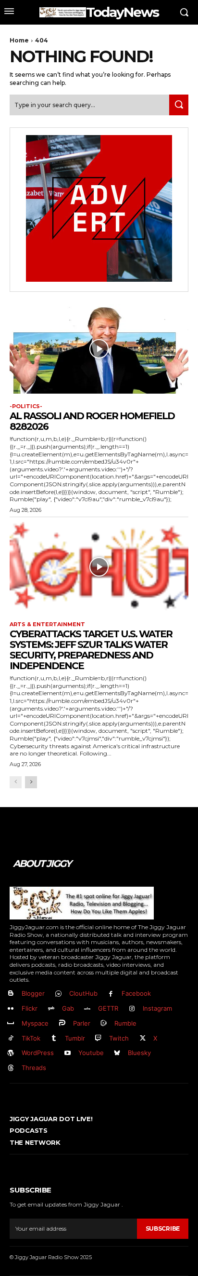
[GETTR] (88, 1009)
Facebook (136, 993)
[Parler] (62, 1023)
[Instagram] (132, 1009)
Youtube (91, 1052)
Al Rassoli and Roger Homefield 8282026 (92, 421)
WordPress (38, 1052)
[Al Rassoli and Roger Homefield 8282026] (99, 349)
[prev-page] (16, 782)
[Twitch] (99, 1038)
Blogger (33, 993)
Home (19, 40)
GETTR (108, 1008)
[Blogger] (11, 994)
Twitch (119, 1038)
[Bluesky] (117, 1053)
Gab (68, 1008)
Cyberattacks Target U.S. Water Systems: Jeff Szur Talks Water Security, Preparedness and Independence (91, 650)
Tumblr (75, 1038)
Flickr (29, 1008)
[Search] (178, 105)
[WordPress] (11, 1053)
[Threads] (11, 1068)
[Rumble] (104, 1023)
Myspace (35, 1023)
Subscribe (163, 1228)
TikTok (31, 1038)
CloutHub (83, 993)
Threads (34, 1067)
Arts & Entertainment (47, 624)
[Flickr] (11, 1009)
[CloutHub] (58, 994)
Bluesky (139, 1052)
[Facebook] (111, 994)
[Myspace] (11, 1023)
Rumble (125, 1023)
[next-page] (31, 782)
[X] (142, 1038)
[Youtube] (67, 1053)
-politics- (26, 406)
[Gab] (51, 1009)
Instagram (157, 1008)
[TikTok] (11, 1038)
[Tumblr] (54, 1038)
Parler (81, 1023)
